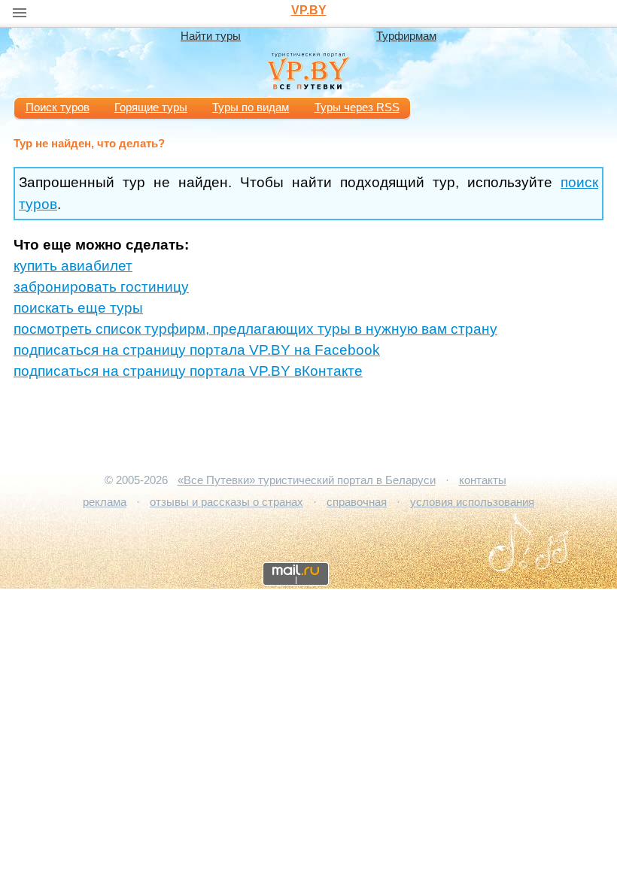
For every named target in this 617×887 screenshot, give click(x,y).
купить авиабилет (73, 266)
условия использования (472, 502)
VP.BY (309, 10)
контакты (482, 480)
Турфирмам (406, 36)
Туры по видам (250, 107)
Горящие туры (150, 107)
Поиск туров (58, 107)
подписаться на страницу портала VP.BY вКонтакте (188, 371)
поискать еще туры (78, 308)
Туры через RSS (357, 107)
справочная (357, 502)
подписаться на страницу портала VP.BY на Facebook (197, 350)
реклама (104, 502)
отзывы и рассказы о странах (226, 502)
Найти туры (211, 36)
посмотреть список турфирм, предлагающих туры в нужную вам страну (255, 329)
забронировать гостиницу (101, 287)
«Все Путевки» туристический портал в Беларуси (307, 480)
